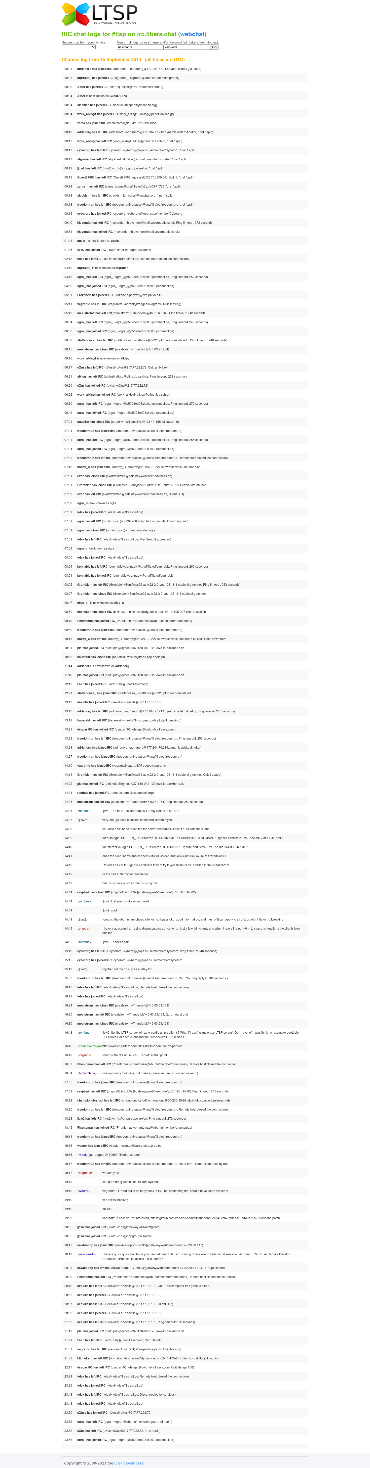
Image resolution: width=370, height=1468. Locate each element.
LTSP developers (128, 1463)
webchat (192, 33)
